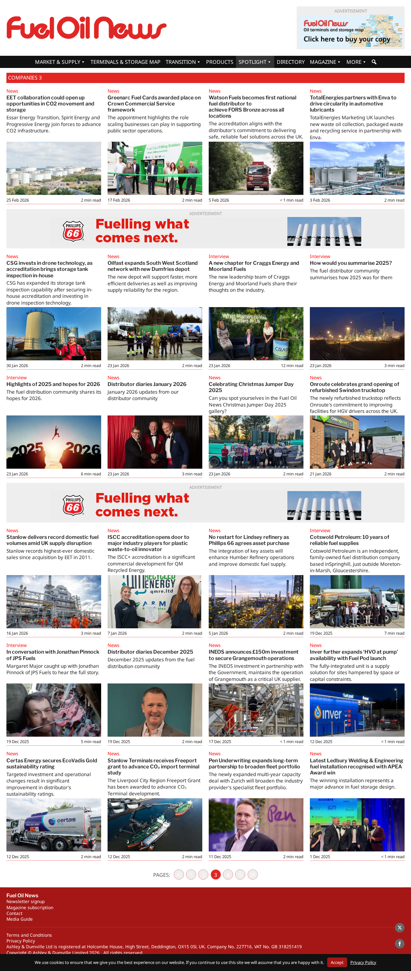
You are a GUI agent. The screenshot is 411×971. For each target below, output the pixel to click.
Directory (291, 61)
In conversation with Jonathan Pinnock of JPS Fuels (52, 655)
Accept (337, 962)
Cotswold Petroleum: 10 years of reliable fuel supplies (349, 540)
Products (219, 61)
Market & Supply (57, 61)
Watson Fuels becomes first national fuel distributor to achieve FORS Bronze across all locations (252, 107)
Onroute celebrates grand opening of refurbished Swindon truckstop (354, 387)
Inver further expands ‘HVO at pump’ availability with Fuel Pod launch (354, 655)
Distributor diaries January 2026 (147, 384)
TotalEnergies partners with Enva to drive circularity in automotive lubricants (353, 104)
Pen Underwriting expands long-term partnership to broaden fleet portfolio (254, 764)
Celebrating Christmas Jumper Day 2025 (251, 387)
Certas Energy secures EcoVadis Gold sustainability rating (51, 764)
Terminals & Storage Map (126, 61)
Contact (14, 913)
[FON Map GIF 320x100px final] (350, 31)
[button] (374, 62)
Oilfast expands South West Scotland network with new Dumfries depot (153, 266)
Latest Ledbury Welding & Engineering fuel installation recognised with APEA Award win (356, 767)
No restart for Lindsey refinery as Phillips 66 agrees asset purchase (249, 540)
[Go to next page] (253, 874)
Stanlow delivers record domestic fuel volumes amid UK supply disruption (52, 540)
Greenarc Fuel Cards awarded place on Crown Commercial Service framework (154, 104)
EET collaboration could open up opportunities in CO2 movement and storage (50, 104)
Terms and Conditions (29, 935)
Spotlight (253, 61)
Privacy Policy (20, 941)
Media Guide (19, 919)
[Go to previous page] (179, 874)
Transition (181, 61)
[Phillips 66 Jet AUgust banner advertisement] (205, 231)
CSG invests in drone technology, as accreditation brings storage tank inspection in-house (49, 269)
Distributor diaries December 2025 (150, 652)
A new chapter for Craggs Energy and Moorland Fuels (254, 266)
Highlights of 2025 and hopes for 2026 (53, 384)
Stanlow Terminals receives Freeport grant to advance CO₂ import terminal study (153, 767)
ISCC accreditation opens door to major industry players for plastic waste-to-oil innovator (148, 543)
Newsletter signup (25, 901)
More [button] (354, 61)
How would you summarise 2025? (351, 263)
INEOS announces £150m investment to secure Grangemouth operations (254, 655)
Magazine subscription (29, 907)
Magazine (323, 61)
